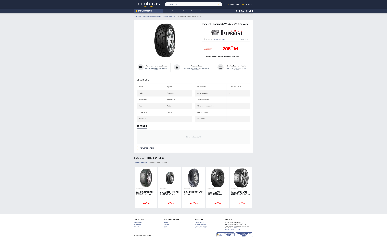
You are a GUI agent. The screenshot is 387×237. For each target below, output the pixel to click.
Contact (166, 224)
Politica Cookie (199, 222)
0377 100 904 (246, 11)
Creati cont (137, 224)
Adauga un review (219, 39)
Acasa (166, 222)
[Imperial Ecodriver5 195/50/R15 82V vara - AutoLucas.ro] (165, 40)
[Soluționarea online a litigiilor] (244, 234)
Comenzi (136, 226)
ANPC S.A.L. (233, 229)
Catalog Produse (145, 11)
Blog (165, 226)
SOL (239, 229)
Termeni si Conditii (200, 228)
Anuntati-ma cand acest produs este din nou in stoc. (222, 56)
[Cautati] (220, 4)
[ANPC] (225, 234)
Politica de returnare (201, 226)
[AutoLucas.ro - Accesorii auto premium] (147, 4)
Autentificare (138, 222)
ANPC (227, 229)
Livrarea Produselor (201, 224)
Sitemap (166, 228)
